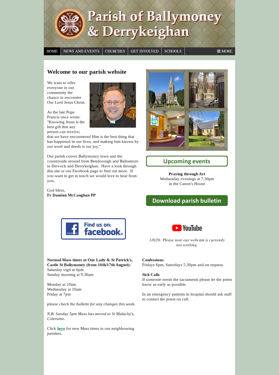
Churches (115, 51)
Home (52, 51)
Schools (173, 51)
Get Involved (145, 51)
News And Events (81, 51)
